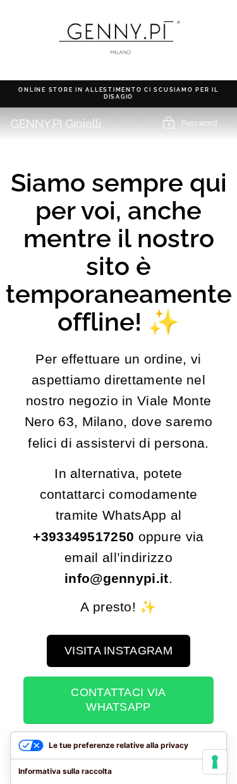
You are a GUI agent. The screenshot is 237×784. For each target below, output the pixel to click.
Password (199, 123)
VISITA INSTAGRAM (118, 650)
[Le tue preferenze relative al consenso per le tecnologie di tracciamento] (215, 762)
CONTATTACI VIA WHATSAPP (118, 699)
